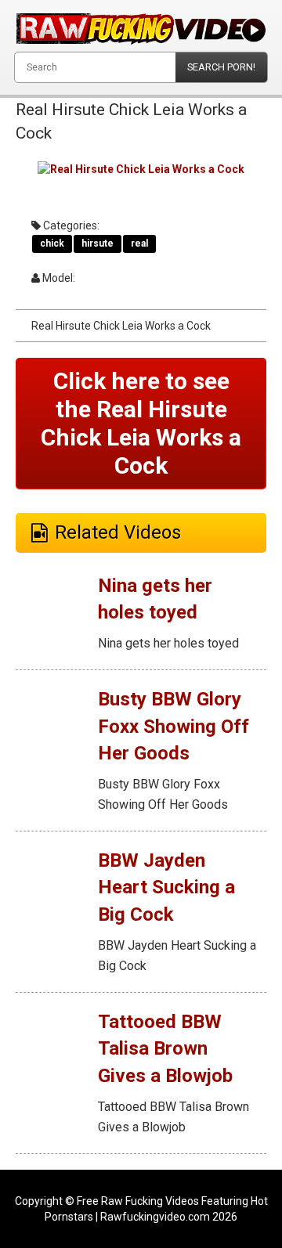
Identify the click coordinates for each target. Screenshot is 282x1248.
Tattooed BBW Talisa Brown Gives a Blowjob (165, 1049)
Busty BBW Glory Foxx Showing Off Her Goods (173, 726)
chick (52, 243)
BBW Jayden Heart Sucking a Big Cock (166, 887)
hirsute (97, 243)
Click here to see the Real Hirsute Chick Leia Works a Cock (141, 423)
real (139, 243)
